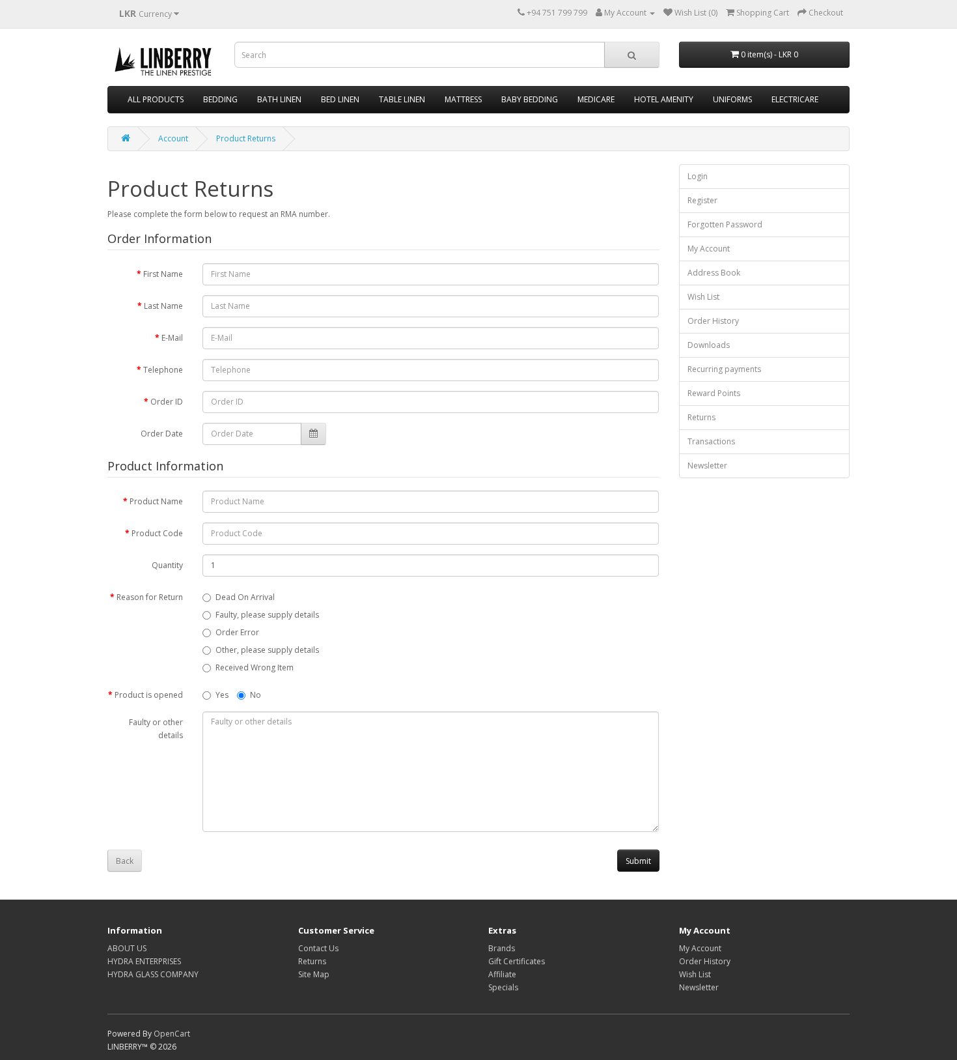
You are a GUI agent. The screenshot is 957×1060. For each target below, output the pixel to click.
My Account (708, 248)
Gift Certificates (516, 961)
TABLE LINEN (402, 99)
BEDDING (220, 99)
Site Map (313, 974)
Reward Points (713, 393)
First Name (163, 273)
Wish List (703, 296)
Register (702, 200)
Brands (501, 948)
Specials (503, 987)
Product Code (157, 533)
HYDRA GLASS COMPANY (153, 974)
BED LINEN (340, 99)
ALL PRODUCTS (156, 99)
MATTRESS (463, 99)
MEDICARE (596, 99)
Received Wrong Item (254, 667)
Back (124, 861)
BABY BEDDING (529, 99)
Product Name (156, 501)
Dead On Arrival (245, 597)
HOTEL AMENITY (663, 99)
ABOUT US (126, 948)
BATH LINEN (279, 99)
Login (697, 176)
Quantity (167, 565)
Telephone (163, 369)
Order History (713, 320)
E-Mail (172, 337)
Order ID (166, 401)
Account (173, 138)
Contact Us (318, 948)
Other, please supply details (267, 649)
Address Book (713, 272)
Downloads (708, 345)
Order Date (162, 433)
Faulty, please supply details (267, 614)
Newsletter (707, 465)
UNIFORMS (732, 99)
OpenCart (172, 1033)
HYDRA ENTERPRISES (144, 961)
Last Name (163, 305)
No (255, 694)
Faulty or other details (156, 729)
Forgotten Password (724, 224)
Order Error (237, 632)
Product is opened (149, 694)
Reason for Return (150, 597)
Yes (222, 694)
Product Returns (245, 138)
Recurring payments (724, 369)
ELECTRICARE (794, 99)
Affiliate (502, 974)
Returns (701, 417)
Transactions (711, 441)
